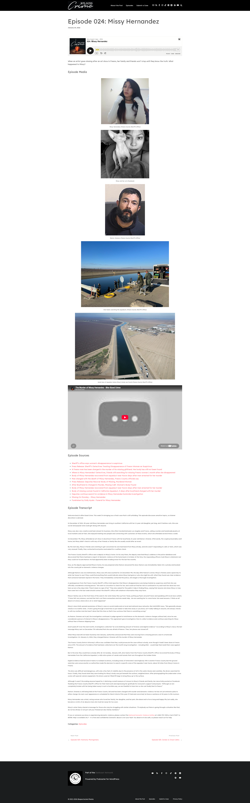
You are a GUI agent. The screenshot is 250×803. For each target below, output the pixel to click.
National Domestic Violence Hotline (142, 715)
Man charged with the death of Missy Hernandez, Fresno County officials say (105, 478)
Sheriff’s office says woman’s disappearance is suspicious (97, 463)
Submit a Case (142, 5)
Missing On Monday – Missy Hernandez (88, 497)
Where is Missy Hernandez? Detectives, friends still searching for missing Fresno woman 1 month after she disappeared (123, 472)
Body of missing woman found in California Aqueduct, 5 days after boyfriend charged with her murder (116, 491)
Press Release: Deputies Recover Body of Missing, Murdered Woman (102, 482)
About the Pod (116, 5)
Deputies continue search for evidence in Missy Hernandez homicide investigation (107, 494)
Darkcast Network (104, 772)
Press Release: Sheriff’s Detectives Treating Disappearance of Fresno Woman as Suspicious (112, 466)
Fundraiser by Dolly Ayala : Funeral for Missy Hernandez (96, 500)
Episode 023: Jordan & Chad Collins (165, 740)
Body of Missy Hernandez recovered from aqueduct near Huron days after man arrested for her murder (117, 475)
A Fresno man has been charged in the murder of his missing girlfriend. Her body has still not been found (117, 469)
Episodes (129, 5)
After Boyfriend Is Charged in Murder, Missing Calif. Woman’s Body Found (104, 485)
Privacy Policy (177, 799)
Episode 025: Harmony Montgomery (85, 740)
